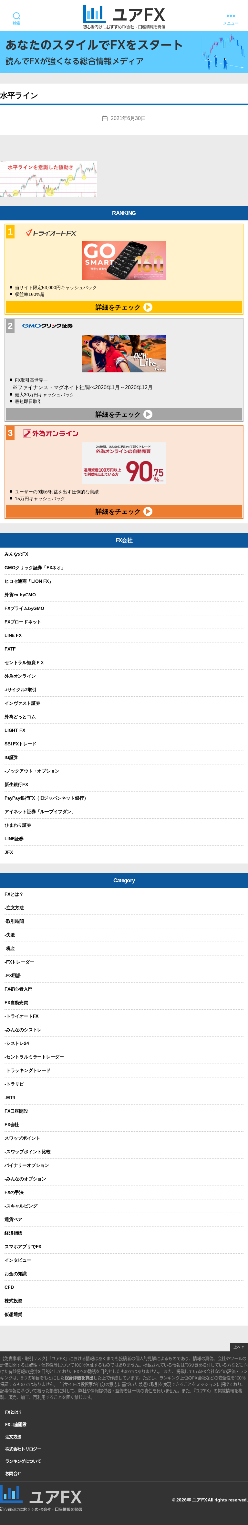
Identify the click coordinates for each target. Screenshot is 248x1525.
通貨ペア (13, 1219)
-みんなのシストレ (23, 1029)
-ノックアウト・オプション (32, 770)
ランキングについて (23, 1461)
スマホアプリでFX (23, 1246)
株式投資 (13, 1300)
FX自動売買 (16, 1002)
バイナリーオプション (27, 1165)
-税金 (10, 948)
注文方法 (13, 1436)
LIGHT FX (15, 730)
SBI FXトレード (20, 743)
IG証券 (11, 757)
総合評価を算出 (79, 1377)
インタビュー (18, 1260)
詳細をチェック (118, 307)
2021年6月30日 (128, 118)
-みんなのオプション (25, 1178)
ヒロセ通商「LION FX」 (29, 581)
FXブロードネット (23, 621)
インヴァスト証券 (22, 703)
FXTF (10, 648)
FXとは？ (14, 894)
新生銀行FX (16, 784)
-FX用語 (13, 975)
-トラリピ (14, 1083)
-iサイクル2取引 (20, 689)
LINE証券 (14, 838)
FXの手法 (14, 1192)
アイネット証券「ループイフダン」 (40, 811)
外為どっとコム (20, 716)
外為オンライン (20, 676)
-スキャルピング (21, 1205)
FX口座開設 (16, 1111)
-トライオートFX (21, 1016)
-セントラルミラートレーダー (34, 1056)
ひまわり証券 (18, 825)
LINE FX (13, 635)
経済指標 (13, 1233)
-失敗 (10, 934)
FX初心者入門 (19, 989)
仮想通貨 (13, 1314)
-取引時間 (14, 921)
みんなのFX (16, 554)
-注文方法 (14, 907)
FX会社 (12, 1124)
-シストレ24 (17, 1043)
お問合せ (13, 1473)
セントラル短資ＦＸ (25, 662)
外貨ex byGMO (20, 594)
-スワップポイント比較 (28, 1151)
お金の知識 (16, 1273)
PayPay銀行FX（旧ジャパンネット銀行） (46, 798)
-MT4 (10, 1097)
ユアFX (199, 1499)
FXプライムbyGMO (24, 608)
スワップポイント (22, 1138)
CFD (9, 1287)
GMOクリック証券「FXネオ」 (35, 567)
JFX (9, 852)
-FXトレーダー (19, 961)
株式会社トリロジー (23, 1448)
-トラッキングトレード (28, 1070)
